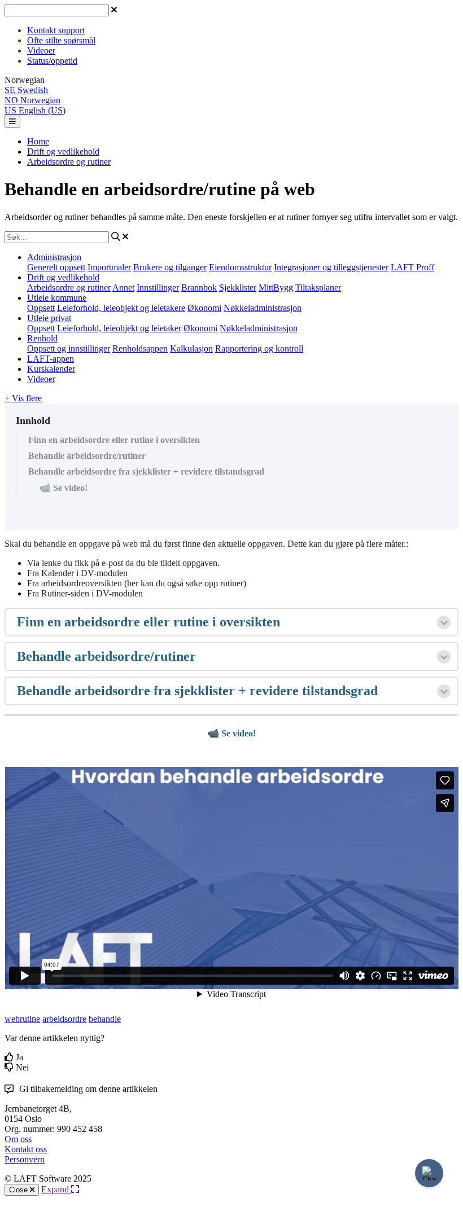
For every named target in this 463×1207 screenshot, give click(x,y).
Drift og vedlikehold (63, 151)
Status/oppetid (52, 60)
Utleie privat (49, 318)
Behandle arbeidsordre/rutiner (87, 455)
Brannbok (199, 287)
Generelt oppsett (56, 267)
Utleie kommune (56, 297)
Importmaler (109, 267)
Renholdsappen (140, 348)
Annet (123, 287)
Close (19, 1190)
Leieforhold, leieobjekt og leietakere (121, 308)
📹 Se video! (64, 488)
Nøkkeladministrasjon (263, 308)
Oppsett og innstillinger (68, 348)
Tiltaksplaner (318, 287)
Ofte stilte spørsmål (61, 40)
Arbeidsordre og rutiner (69, 161)
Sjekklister (237, 287)
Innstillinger (158, 287)
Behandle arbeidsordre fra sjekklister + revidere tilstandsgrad (146, 471)
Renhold (42, 338)
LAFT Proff (412, 267)
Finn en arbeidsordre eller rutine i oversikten (114, 440)
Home (38, 141)
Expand (56, 1189)
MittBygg (276, 287)
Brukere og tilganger (170, 267)
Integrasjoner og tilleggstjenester (331, 267)
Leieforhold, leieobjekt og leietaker (119, 328)
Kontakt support (56, 30)
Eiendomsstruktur (240, 267)
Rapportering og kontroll (259, 348)
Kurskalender (51, 369)
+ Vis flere (23, 398)
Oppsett (41, 308)
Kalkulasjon (191, 348)
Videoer (41, 50)
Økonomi (204, 308)
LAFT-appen (50, 358)
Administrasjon (54, 257)
